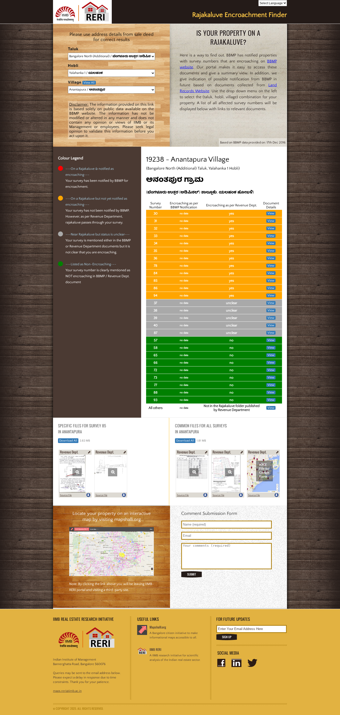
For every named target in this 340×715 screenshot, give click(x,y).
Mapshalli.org (158, 627)
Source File (66, 495)
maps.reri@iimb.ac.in (67, 691)
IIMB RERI (155, 649)
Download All (68, 440)
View (271, 213)
